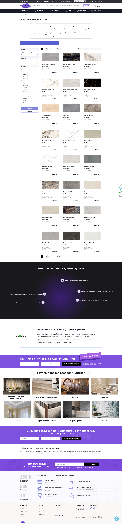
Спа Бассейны (97, 10)
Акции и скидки (23, 509)
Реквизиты (22, 514)
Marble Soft (26, 82)
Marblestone (26, 83)
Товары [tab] (40, 42)
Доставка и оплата (23, 511)
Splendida (25, 70)
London (25, 72)
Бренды (71, 5)
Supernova (25, 89)
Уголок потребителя (24, 517)
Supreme (25, 80)
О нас (47, 5)
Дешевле (99, 48)
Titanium (25, 74)
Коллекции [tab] (82, 42)
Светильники (82, 10)
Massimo (25, 78)
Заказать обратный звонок (71, 363)
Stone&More (26, 96)
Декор (40, 517)
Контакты (76, 5)
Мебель (40, 512)
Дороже (94, 48)
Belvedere (25, 98)
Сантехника (40, 10)
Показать (29, 108)
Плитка (70, 10)
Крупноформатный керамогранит (30, 62)
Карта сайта (76, 522)
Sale (24, 102)
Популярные (88, 48)
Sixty (24, 69)
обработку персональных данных (73, 467)
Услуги (51, 5)
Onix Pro (25, 93)
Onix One (25, 100)
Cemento (25, 76)
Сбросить (29, 111)
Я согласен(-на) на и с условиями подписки (74, 467)
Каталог (26, 10)
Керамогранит (26, 60)
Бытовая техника (55, 10)
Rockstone (25, 87)
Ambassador (26, 94)
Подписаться (91, 464)
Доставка (66, 5)
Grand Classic (26, 91)
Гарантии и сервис (58, 5)
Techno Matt (26, 85)
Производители (23, 508)
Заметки (21, 516)
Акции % (86, 5)
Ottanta (25, 104)
